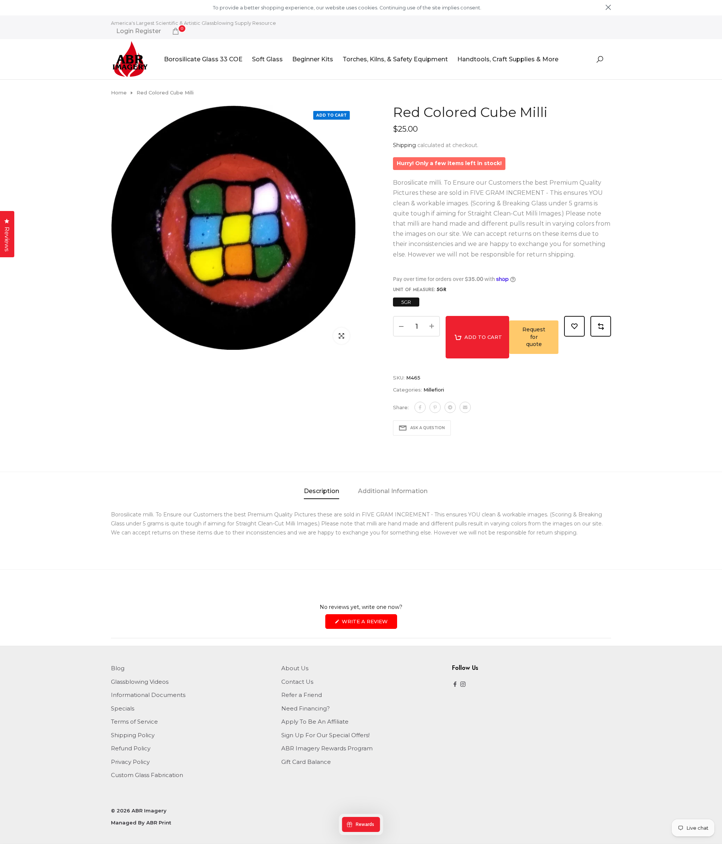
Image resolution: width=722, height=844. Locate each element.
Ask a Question (427, 427)
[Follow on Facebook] (455, 685)
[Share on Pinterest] (435, 407)
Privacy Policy (130, 761)
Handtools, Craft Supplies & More (507, 59)
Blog (117, 668)
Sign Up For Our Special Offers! (325, 735)
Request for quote (533, 337)
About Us (294, 668)
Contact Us (297, 681)
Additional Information (393, 491)
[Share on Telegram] (450, 407)
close (114, 7)
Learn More (495, 8)
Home (119, 93)
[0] (175, 31)
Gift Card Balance (306, 761)
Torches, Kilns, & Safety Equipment (395, 59)
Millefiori (433, 390)
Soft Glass (267, 59)
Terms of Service (134, 721)
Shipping (404, 145)
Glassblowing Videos (139, 681)
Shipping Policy (133, 735)
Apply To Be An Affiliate (315, 721)
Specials (122, 708)
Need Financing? (305, 708)
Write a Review (368, 623)
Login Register (138, 31)
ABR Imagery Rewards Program (327, 748)
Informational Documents (148, 694)
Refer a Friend (301, 694)
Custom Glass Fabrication (147, 775)
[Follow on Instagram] (463, 685)
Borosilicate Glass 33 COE (203, 59)
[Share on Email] (465, 407)
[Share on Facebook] (420, 407)
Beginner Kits (312, 59)
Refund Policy (130, 748)
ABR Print (158, 823)
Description (321, 491)
